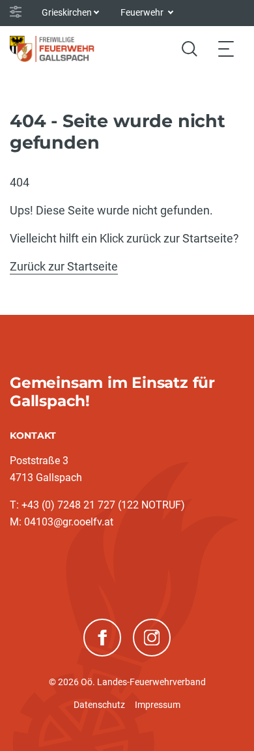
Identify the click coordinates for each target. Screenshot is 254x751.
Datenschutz (99, 704)
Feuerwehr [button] (142, 12)
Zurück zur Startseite (64, 266)
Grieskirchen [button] (67, 12)
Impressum (157, 704)
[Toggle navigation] (226, 48)
